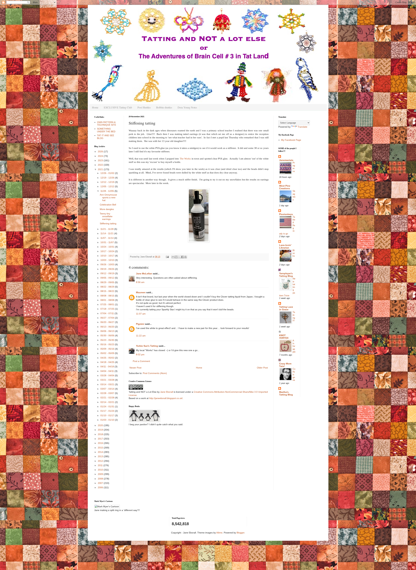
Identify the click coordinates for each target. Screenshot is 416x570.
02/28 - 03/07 (107, 393)
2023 (101, 160)
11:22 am (141, 335)
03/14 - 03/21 (107, 384)
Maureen (141, 292)
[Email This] (173, 257)
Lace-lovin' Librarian (285, 246)
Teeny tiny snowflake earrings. (106, 216)
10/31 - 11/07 (107, 242)
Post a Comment (141, 361)
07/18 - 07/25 (107, 309)
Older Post (262, 367)
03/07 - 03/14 (107, 388)
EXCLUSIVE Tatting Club (118, 107)
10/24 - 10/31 (107, 246)
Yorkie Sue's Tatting (147, 346)
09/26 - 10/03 (107, 264)
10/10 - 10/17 (107, 255)
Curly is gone (294, 374)
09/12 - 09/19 (107, 273)
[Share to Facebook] (182, 257)
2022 (101, 165)
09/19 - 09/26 (107, 269)
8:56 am (140, 282)
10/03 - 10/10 (107, 260)
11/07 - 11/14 (107, 238)
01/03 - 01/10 (107, 420)
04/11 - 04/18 (107, 366)
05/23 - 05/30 (107, 340)
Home (95, 107)
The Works (185, 158)
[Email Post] (167, 257)
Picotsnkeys (286, 214)
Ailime (219, 532)
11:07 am (141, 313)
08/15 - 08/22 (107, 291)
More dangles (107, 209)
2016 (101, 443)
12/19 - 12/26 (107, 177)
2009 (101, 474)
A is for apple (294, 346)
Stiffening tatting (108, 223)
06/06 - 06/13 (107, 331)
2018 (101, 434)
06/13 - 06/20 (107, 326)
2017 (101, 438)
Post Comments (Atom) (155, 373)
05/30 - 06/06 (107, 335)
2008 (101, 478)
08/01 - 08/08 (107, 300)
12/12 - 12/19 (107, 182)
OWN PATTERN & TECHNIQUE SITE (106, 123)
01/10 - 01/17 (107, 415)
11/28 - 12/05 (107, 191)
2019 (101, 429)
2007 (101, 483)
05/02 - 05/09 (107, 353)
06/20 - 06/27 (107, 322)
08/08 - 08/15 (107, 295)
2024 (101, 156)
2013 (101, 456)
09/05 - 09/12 (107, 277)
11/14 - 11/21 (107, 233)
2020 (101, 425)
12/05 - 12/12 (107, 186)
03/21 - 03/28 (107, 380)
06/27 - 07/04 (107, 317)
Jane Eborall (166, 392)
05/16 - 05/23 (107, 344)
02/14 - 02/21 (107, 402)
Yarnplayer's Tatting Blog (286, 274)
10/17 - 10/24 (107, 251)
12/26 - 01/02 (107, 173)
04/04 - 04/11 (107, 371)
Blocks (294, 253)
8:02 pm (140, 354)
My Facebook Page (291, 140)
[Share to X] (179, 257)
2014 (101, 452)
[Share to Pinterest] (185, 257)
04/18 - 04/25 (107, 362)
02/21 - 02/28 (107, 397)
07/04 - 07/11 (107, 313)
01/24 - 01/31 (107, 406)
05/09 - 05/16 (107, 348)
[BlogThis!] (176, 257)
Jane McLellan (144, 273)
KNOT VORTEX (283, 336)
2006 (101, 487)
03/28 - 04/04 (107, 375)
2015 (101, 447)
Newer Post (135, 367)
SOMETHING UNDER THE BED (106, 130)
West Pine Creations (284, 187)
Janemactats (286, 160)
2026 (101, 151)
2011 (100, 465)
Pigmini (140, 324)
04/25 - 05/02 (107, 357)
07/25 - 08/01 (107, 304)
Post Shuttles (144, 107)
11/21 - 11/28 (107, 229)
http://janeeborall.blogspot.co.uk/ (166, 398)
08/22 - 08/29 (107, 286)
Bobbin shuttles (164, 107)
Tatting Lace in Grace (286, 308)
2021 (101, 169)
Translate (302, 126)
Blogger (240, 532)
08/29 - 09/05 (107, 282)
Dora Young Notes (187, 107)
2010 (101, 469)
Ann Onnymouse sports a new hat (108, 197)
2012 (101, 461)
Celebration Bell (108, 204)
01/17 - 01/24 (107, 411)
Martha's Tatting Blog (286, 393)
